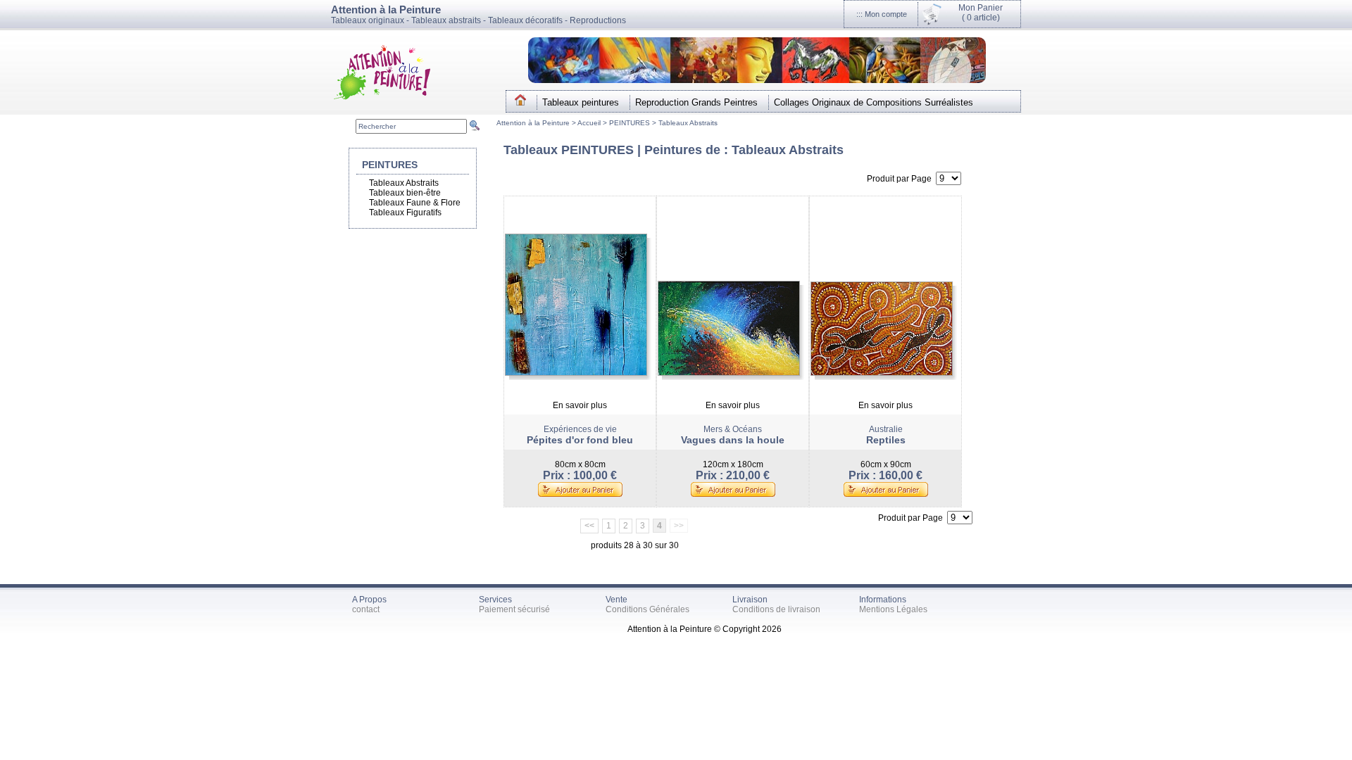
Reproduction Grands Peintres (696, 102)
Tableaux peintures (580, 102)
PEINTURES (629, 123)
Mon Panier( (980, 13)
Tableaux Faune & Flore (415, 203)
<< (589, 526)
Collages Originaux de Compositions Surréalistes (873, 102)
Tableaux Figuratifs (405, 212)
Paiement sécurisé (514, 609)
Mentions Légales (893, 609)
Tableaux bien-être (405, 193)
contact (366, 609)
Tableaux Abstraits (688, 123)
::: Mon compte (881, 14)
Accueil (590, 123)
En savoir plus (580, 405)
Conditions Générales (647, 609)
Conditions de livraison (776, 609)
